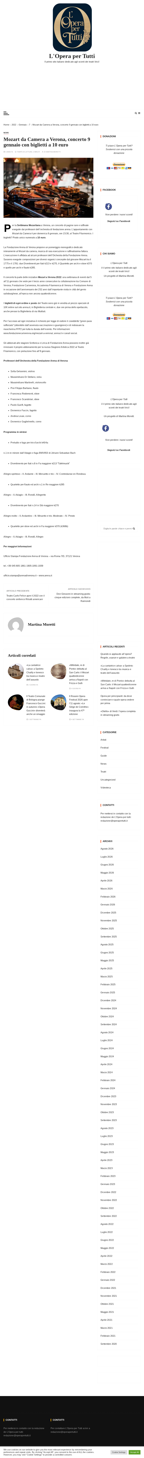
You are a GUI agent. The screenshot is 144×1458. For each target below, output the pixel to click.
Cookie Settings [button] (118, 1452)
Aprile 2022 (106, 1256)
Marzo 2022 (107, 1264)
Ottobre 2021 (107, 1304)
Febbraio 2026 (108, 897)
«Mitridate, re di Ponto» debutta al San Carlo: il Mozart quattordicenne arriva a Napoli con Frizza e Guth (118, 684)
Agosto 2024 (107, 1032)
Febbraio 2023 (108, 1176)
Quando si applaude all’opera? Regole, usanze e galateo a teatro (118, 656)
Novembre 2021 (109, 1296)
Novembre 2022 (109, 1200)
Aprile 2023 (106, 1160)
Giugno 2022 (107, 1240)
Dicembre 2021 (108, 1288)
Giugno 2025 (107, 952)
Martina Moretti (53, 152)
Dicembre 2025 (108, 912)
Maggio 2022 (107, 1248)
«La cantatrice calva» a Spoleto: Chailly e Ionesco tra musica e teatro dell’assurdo (35, 672)
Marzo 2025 (107, 976)
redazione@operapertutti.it (114, 821)
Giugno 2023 (107, 1144)
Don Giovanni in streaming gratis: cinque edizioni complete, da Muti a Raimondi (72, 597)
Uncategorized (108, 780)
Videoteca (106, 787)
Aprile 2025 (106, 968)
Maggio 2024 (107, 1056)
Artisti (103, 740)
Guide (104, 756)
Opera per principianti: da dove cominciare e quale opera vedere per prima (117, 699)
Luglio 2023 (107, 1136)
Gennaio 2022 (108, 1280)
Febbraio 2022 (108, 1272)
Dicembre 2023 (108, 1096)
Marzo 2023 (107, 1168)
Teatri (103, 771)
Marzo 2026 (107, 888)
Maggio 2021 (107, 1312)
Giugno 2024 (107, 1048)
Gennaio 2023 (108, 1184)
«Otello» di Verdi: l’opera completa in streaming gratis (118, 713)
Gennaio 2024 (108, 1088)
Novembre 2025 (109, 920)
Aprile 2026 (106, 880)
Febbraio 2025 (108, 984)
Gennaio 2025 (108, 992)
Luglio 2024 (107, 1040)
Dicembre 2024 (108, 1000)
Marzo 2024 (107, 1072)
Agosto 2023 (107, 1128)
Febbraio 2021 (108, 1336)
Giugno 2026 (107, 864)
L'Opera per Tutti (72, 56)
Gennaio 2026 (108, 904)
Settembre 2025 (109, 936)
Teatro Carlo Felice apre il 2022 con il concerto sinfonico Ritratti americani (25, 598)
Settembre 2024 (109, 1024)
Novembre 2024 (109, 1008)
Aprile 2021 (106, 1320)
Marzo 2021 (107, 1328)
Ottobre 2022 (107, 1208)
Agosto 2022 (107, 1224)
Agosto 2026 (107, 849)
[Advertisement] (72, 85)
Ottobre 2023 (107, 1112)
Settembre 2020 (109, 1344)
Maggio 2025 (107, 960)
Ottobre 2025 (107, 928)
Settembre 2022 (109, 1216)
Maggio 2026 (107, 873)
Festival (105, 747)
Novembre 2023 (109, 1104)
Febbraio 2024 (108, 1080)
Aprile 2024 (106, 1064)
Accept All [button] (134, 1452)
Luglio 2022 (107, 1232)
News (6, 133)
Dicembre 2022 (108, 1192)
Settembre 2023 (109, 1120)
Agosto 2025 (107, 944)
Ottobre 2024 (107, 1016)
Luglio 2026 (107, 857)
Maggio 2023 (107, 1152)
